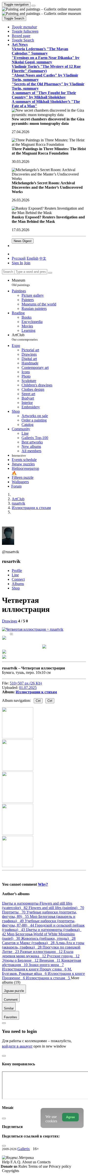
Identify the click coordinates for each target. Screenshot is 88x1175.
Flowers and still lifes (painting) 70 (56, 908)
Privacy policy (60, 1166)
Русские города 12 (63, 956)
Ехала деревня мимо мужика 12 (37, 954)
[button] (24, 27)
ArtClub (25, 337)
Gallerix (23, 1149)
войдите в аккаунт (17, 1046)
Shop (16, 588)
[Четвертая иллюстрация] (32, 629)
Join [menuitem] (27, 263)
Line (15, 575)
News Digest (23, 241)
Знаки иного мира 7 (46, 965)
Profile (17, 570)
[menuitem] (42, 258)
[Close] (50, 273)
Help (6, 1162)
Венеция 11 (50, 960)
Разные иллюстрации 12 (42, 952)
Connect (18, 579)
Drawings (9, 621)
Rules (23, 1166)
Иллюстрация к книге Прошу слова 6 (34, 969)
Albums (18, 584)
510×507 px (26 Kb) (26, 683)
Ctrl (38, 701)
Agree (70, 1117)
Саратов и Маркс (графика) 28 (28, 943)
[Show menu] (33, 5)
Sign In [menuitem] (17, 263)
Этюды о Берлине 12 (20, 960)
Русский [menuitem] (19, 258)
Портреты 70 (14, 912)
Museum (21, 282)
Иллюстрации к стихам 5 (48, 978)
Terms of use (38, 1166)
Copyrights (10, 1171)
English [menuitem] (32, 258)
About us (29, 1162)
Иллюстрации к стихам (36, 692)
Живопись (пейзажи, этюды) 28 (48, 938)
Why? (43, 884)
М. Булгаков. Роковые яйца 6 (37, 971)
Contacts (44, 1162)
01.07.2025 (28, 687)
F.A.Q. (16, 1162)
